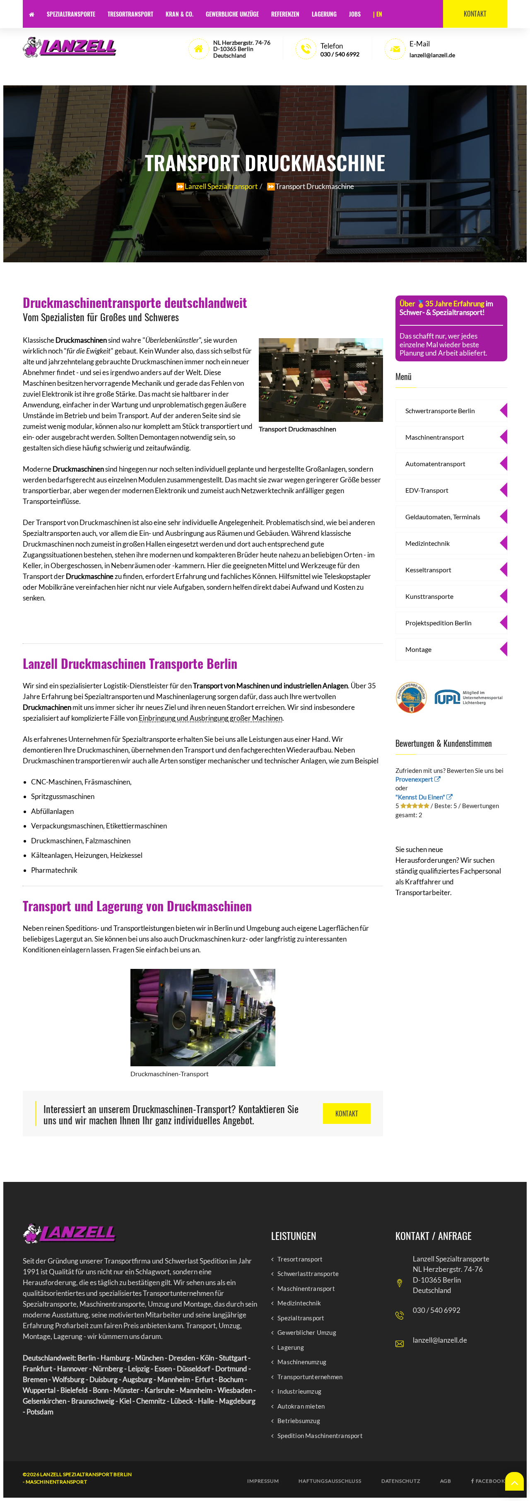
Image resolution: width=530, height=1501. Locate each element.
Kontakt (475, 14)
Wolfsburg (68, 1379)
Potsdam (39, 1411)
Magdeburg (237, 1401)
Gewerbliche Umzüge (232, 14)
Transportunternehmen (309, 1376)
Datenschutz (400, 1481)
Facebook (490, 1481)
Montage (418, 649)
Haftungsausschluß (330, 1481)
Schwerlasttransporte (308, 1273)
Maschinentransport (434, 437)
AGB (445, 1481)
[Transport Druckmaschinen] (321, 378)
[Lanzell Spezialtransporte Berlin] (69, 1233)
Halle (206, 1401)
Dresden (182, 1357)
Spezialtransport (300, 1318)
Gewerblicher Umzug (306, 1332)
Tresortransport (130, 14)
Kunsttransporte (429, 596)
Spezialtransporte (71, 14)
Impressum (263, 1481)
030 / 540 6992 (339, 54)
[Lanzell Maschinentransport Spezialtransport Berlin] (69, 47)
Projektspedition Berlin (438, 623)
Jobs (355, 14)
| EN (377, 14)
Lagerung (324, 14)
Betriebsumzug (298, 1420)
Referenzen (285, 14)
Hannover (72, 1368)
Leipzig (138, 1368)
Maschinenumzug (301, 1361)
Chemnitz (151, 1401)
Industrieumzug (299, 1391)
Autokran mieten (301, 1406)
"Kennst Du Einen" (420, 797)
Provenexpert (414, 779)
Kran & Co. (179, 14)
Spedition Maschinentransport (320, 1435)
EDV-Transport (426, 490)
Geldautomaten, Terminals (442, 517)
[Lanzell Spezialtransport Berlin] (31, 14)
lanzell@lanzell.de (440, 1340)
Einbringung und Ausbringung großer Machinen (210, 718)
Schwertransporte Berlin (440, 410)
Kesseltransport (428, 570)
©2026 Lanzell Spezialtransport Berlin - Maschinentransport (77, 1478)
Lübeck (182, 1401)
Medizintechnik (427, 543)
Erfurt (204, 1379)
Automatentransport (435, 463)
